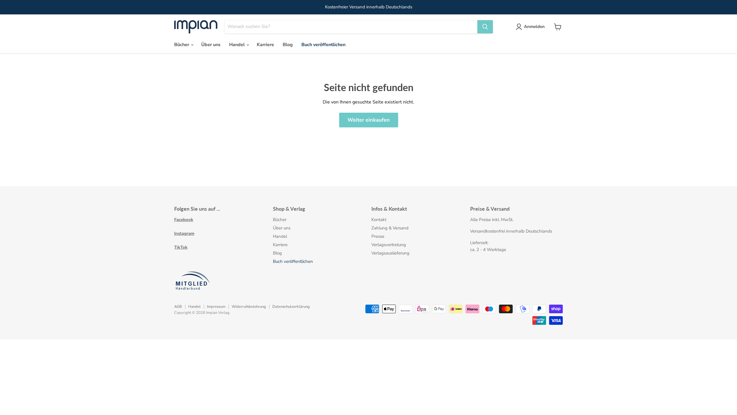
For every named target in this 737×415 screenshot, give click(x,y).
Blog (288, 45)
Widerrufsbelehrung (249, 306)
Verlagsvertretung (388, 245)
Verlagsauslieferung (390, 253)
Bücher (182, 45)
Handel (237, 45)
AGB (178, 306)
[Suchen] (485, 26)
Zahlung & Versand (390, 228)
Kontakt (378, 219)
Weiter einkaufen (368, 119)
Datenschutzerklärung (291, 306)
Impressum (216, 306)
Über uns (211, 45)
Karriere (265, 45)
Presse (377, 236)
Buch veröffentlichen (323, 45)
